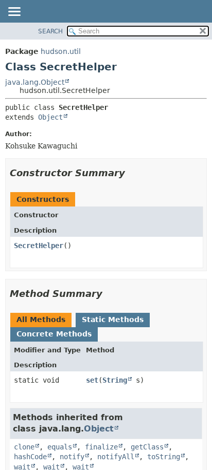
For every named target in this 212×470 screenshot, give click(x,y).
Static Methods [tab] (113, 319)
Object (50, 117)
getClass (147, 447)
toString (163, 457)
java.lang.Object (34, 82)
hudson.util (61, 51)
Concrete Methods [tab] (54, 334)
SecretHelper (38, 245)
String (114, 380)
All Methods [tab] (40, 319)
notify (72, 457)
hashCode (30, 457)
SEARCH (50, 31)
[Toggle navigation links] (14, 12)
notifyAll (115, 457)
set (92, 380)
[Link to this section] (132, 172)
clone (24, 447)
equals (59, 447)
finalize (101, 447)
